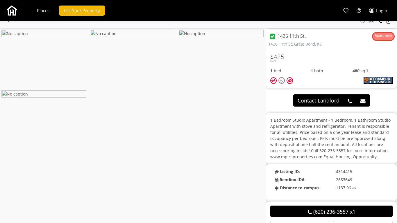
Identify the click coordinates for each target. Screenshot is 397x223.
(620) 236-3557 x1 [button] (333, 211)
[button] (43, 10)
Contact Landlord (318, 100)
